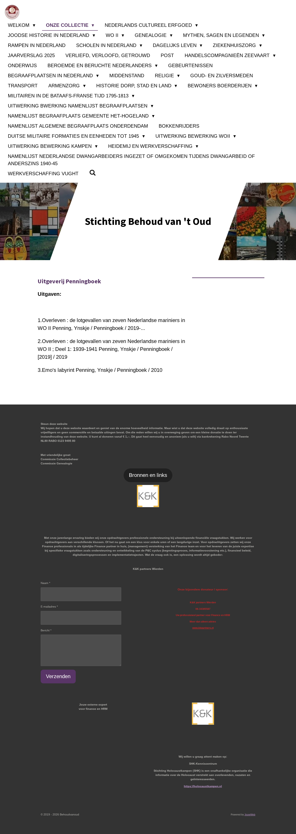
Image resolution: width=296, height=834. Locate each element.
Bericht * (46, 630)
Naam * (45, 583)
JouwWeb (249, 814)
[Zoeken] (92, 173)
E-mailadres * (49, 606)
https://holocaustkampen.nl (203, 786)
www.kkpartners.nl (203, 628)
